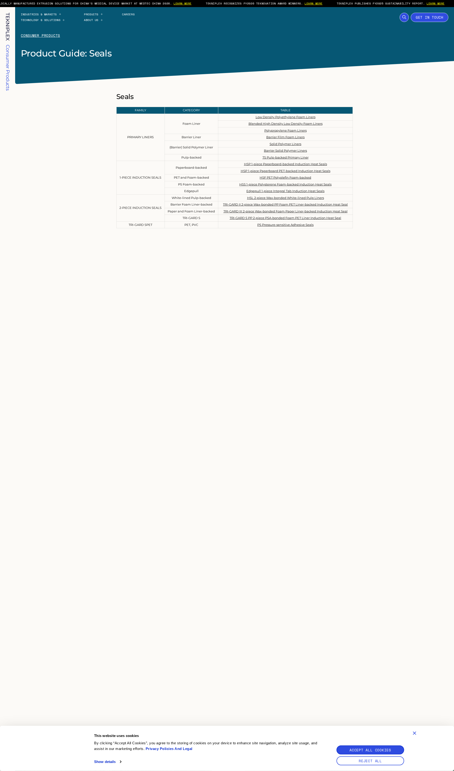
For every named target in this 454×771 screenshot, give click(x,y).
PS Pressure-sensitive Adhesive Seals (285, 225)
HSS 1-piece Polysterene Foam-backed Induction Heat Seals (285, 184)
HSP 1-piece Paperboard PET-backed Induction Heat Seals (285, 171)
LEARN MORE (183, 3)
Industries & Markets (39, 14)
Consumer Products (40, 35)
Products (91, 14)
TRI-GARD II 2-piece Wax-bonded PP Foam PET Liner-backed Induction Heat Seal (285, 204)
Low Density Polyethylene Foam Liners (285, 117)
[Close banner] (414, 733)
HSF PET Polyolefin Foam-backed (285, 177)
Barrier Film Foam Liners (285, 137)
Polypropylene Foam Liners (285, 130)
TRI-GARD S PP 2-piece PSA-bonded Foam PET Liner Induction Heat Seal (285, 218)
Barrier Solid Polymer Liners (285, 150)
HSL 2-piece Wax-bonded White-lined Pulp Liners (285, 198)
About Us (91, 20)
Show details (105, 762)
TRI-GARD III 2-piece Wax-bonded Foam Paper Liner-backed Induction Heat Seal (285, 211)
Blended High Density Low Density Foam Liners (286, 123)
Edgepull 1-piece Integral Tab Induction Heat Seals (285, 191)
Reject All (370, 760)
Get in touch (429, 17)
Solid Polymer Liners (285, 144)
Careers (128, 14)
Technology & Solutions (40, 20)
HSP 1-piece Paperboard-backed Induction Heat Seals (285, 164)
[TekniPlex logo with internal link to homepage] (7, 27)
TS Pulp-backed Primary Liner (285, 157)
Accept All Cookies (370, 750)
